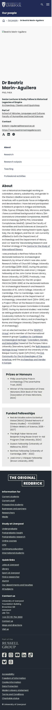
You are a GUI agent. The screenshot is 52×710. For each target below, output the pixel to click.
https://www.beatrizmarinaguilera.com (21, 130)
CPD (4, 544)
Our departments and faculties (17, 584)
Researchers (8, 512)
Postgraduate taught (12, 532)
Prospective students (12, 504)
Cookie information (11, 682)
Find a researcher (11, 576)
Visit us (5, 629)
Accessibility (8, 674)
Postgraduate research (13, 536)
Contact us (7, 621)
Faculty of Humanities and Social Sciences (22, 116)
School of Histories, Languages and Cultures (23, 113)
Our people (9, 13)
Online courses (9, 540)
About (7, 147)
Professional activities (14, 176)
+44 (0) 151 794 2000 (12, 617)
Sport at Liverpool (11, 572)
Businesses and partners (14, 508)
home (3, 20)
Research (9, 154)
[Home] (20, 4)
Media (5, 516)
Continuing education (12, 548)
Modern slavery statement (15, 690)
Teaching (8, 168)
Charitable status (10, 698)
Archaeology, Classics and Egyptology (21, 105)
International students (13, 552)
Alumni (5, 580)
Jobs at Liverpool (10, 564)
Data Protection (10, 686)
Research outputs (13, 161)
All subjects (7, 589)
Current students (10, 496)
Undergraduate (9, 528)
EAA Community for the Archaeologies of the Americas (23, 356)
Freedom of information (14, 678)
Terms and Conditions (13, 694)
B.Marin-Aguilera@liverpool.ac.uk (18, 125)
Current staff (8, 500)
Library (5, 568)
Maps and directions (12, 625)
